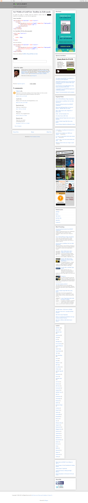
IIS (56, 446)
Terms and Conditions (42, 495)
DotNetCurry (45, 70)
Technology (58, 398)
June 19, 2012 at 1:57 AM (21, 115)
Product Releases (59, 345)
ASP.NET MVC (59, 332)
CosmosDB (58, 414)
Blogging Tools (59, 429)
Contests (57, 408)
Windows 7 (58, 362)
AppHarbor (58, 437)
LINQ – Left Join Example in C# (62, 113)
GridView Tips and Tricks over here (30, 53)
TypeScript (58, 433)
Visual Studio (58, 351)
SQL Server (58, 216)
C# (56, 339)
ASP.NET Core (59, 392)
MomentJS (58, 450)
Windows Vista (59, 422)
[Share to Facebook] (34, 83)
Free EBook (58, 366)
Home (32, 132)
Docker (57, 441)
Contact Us (58, 222)
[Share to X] (32, 83)
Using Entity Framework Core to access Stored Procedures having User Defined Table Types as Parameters (65, 82)
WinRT (57, 402)
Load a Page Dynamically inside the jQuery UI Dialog (67, 299)
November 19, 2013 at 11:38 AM (22, 123)
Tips (56, 420)
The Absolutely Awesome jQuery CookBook (38, 73)
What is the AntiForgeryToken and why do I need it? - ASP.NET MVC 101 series (64, 108)
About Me (58, 220)
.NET (57, 353)
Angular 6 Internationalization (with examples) (65, 92)
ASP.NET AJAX (59, 378)
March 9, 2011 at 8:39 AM (21, 96)
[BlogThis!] (31, 83)
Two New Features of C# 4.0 (61, 283)
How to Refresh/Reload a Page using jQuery (65, 98)
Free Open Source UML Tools (62, 115)
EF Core (57, 443)
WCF (57, 394)
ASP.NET (57, 211)
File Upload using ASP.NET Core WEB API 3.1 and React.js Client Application (65, 79)
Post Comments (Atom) (35, 136)
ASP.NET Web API (59, 371)
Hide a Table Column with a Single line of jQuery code (66, 252)
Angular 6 (58, 424)
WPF (57, 364)
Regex (57, 452)
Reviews (57, 400)
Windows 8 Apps (59, 404)
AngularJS (58, 390)
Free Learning (59, 343)
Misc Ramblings (59, 355)
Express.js (58, 431)
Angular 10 (58, 435)
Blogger (46, 500)
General (57, 383)
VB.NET (57, 348)
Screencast (58, 454)
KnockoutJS (58, 388)
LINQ (57, 337)
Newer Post (15, 132)
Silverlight (58, 341)
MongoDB (58, 416)
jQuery (57, 213)
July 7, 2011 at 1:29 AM (21, 109)
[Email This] (30, 83)
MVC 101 (58, 385)
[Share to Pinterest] (35, 83)
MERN (57, 448)
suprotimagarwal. (33, 75)
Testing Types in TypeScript (61, 468)
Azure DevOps (59, 439)
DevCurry (40, 70)
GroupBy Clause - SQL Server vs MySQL (64, 309)
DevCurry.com (35, 495)
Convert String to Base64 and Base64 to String (65, 124)
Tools (57, 358)
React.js (57, 418)
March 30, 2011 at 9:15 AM (21, 102)
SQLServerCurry (24, 71)
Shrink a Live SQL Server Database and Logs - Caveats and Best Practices (65, 317)
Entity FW (58, 410)
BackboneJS (58, 427)
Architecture (58, 396)
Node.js (57, 412)
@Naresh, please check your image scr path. (65, 142)
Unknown (18, 91)
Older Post (49, 132)
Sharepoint (58, 374)
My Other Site (58, 218)
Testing (57, 456)
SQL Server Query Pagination (62, 314)
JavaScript (58, 335)
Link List (57, 381)
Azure (57, 376)
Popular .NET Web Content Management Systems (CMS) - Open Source (67, 259)
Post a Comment (18, 126)
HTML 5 (57, 369)
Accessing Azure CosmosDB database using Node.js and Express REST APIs (65, 86)
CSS (57, 360)
